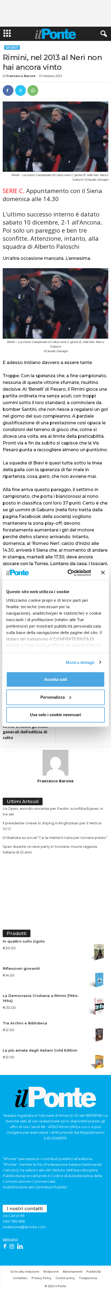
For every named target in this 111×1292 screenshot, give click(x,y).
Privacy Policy (41, 1278)
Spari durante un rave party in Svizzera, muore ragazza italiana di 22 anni (50, 849)
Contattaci (20, 1278)
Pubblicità (93, 1271)
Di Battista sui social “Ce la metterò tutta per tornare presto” (55, 837)
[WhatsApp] (32, 90)
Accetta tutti (55, 679)
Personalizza (52, 697)
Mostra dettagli (80, 662)
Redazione (51, 1271)
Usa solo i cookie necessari (55, 714)
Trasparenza (88, 1278)
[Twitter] (20, 90)
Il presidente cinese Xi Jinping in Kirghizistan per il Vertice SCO (52, 826)
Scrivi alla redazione (24, 1271)
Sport (12, 47)
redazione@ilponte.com (24, 1227)
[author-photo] (55, 763)
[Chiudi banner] (103, 573)
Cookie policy (65, 1278)
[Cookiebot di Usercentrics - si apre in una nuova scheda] (68, 572)
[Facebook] (8, 90)
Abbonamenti (72, 1271)
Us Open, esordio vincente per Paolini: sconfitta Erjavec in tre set (53, 811)
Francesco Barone (20, 76)
